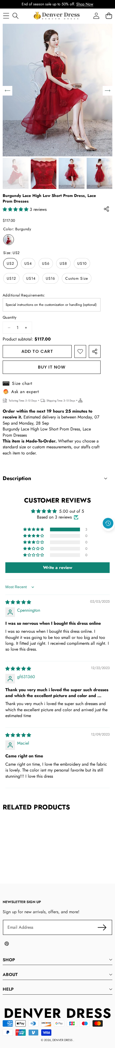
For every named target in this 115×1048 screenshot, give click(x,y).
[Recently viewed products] (108, 523)
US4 (28, 263)
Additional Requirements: (24, 295)
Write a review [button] (57, 567)
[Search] (15, 16)
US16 (50, 278)
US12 (11, 278)
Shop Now (84, 4)
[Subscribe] (102, 927)
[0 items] (109, 16)
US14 (31, 278)
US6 (45, 263)
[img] (18, 602)
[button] (108, 535)
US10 (82, 263)
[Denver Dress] (57, 16)
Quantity (9, 317)
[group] (16, 173)
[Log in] (96, 16)
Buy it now (52, 367)
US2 (10, 263)
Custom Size (76, 278)
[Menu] (6, 16)
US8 (63, 263)
